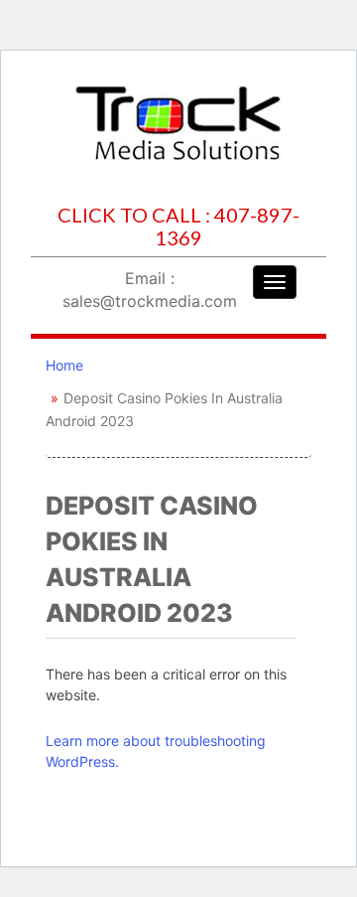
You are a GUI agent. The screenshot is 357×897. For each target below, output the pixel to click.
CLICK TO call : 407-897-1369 (178, 226)
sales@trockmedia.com (149, 301)
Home (64, 365)
